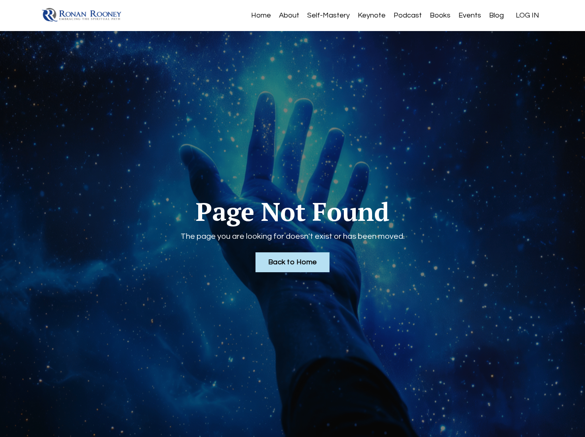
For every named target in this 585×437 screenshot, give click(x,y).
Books (440, 15)
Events (469, 15)
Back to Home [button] (292, 262)
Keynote (372, 15)
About (289, 15)
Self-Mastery (328, 15)
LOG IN (527, 15)
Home (261, 15)
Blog (496, 15)
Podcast (408, 15)
